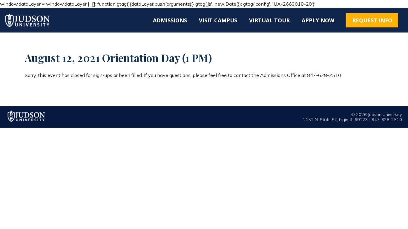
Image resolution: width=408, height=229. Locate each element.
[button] (372, 20)
